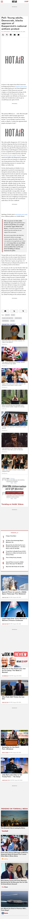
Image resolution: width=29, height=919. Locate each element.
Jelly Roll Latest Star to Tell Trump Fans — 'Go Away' (12, 776)
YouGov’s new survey (21, 86)
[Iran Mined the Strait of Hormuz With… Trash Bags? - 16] (14, 899)
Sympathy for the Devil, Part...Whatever (10, 748)
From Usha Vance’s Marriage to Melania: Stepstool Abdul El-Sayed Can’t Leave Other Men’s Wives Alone (14, 854)
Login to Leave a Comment (14, 492)
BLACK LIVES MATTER (7, 318)
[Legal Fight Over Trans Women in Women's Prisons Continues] (14, 609)
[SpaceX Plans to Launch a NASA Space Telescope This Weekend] (14, 582)
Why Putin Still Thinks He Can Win (15, 566)
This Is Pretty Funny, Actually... (14, 557)
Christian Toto (6, 780)
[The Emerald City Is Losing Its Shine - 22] (14, 818)
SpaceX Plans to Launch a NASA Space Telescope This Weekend (14, 593)
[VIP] (26, 1)
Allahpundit (6, 31)
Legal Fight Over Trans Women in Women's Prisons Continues (14, 619)
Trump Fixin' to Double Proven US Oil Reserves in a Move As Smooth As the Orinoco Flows (16, 553)
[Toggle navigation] (2, 1)
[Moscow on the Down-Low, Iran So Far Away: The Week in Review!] (14, 659)
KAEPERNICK (5, 320)
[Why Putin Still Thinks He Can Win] (14, 687)
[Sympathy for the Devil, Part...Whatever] (14, 738)
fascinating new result (21, 214)
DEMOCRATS (18, 318)
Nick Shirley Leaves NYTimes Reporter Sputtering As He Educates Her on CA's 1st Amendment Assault (14, 882)
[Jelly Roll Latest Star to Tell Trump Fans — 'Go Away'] (14, 765)
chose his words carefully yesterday (12, 155)
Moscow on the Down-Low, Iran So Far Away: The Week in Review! (14, 670)
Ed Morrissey (5, 676)
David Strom (5, 752)
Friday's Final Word (11, 536)
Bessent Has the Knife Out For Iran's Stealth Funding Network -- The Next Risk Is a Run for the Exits (15, 546)
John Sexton (5, 597)
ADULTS (7, 315)
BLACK (13, 315)
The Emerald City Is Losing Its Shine (13, 828)
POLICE (12, 320)
